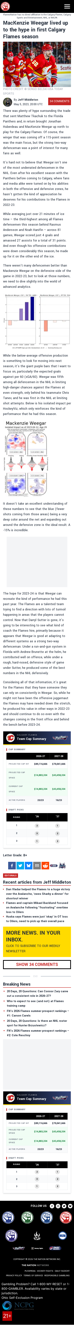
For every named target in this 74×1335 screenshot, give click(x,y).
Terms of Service (33, 1275)
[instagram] (58, 1206)
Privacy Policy (14, 1275)
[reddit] (45, 865)
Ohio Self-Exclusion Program (22, 1298)
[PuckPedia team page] (62, 865)
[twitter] (20, 865)
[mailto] (37, 865)
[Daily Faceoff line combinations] (53, 865)
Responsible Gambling (57, 1275)
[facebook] (12, 865)
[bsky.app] (28, 865)
